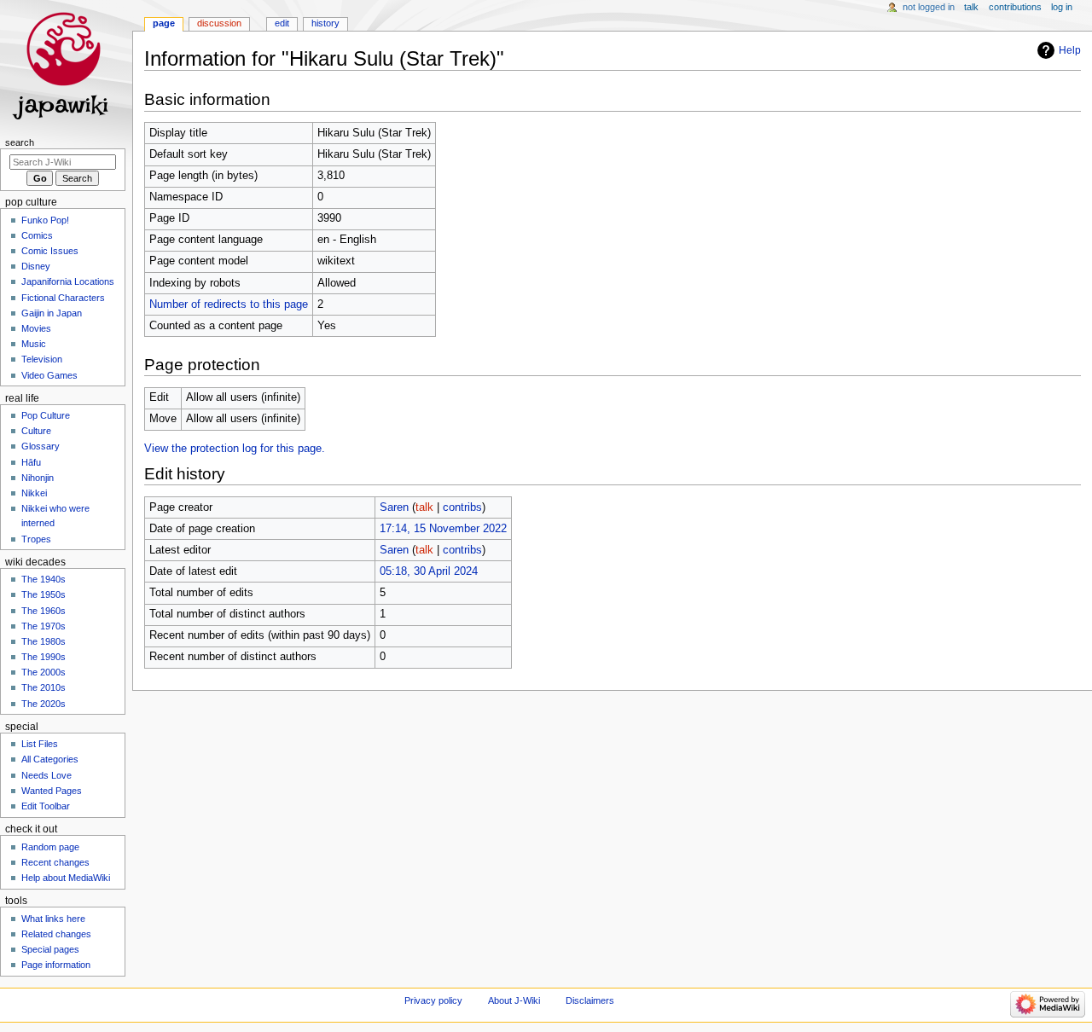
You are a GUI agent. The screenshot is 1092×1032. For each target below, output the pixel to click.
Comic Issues (49, 251)
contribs (462, 507)
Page (164, 23)
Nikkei (34, 493)
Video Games (49, 375)
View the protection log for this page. (234, 449)
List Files (39, 744)
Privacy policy (433, 1000)
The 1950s (43, 594)
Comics (37, 235)
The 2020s (43, 704)
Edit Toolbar (45, 806)
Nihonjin (37, 478)
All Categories (49, 759)
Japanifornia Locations (67, 281)
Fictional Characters (63, 298)
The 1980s (43, 641)
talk (424, 507)
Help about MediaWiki (65, 878)
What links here (53, 918)
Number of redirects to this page (228, 304)
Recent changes (55, 862)
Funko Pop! (45, 220)
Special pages (50, 949)
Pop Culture (45, 415)
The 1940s (43, 579)
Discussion (219, 23)
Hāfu (31, 462)
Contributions (1015, 7)
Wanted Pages (51, 791)
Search (19, 142)
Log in (1061, 7)
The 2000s (43, 672)
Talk (971, 7)
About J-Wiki (514, 1000)
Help (1070, 50)
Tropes (36, 539)
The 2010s (43, 687)
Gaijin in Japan (51, 313)
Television (41, 359)
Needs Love (46, 775)
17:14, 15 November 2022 (443, 529)
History (325, 23)
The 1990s (43, 657)
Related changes (56, 934)
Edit (282, 23)
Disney (35, 266)
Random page (50, 847)
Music (33, 344)
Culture (36, 431)
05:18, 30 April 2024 (429, 571)
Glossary (40, 446)
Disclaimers (590, 1000)
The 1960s (43, 611)
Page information (55, 965)
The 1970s (43, 626)
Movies (36, 328)
